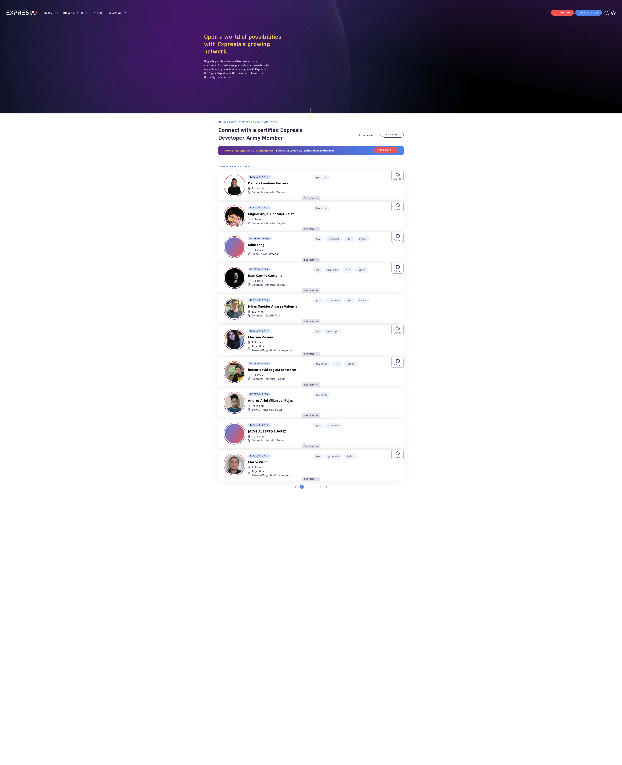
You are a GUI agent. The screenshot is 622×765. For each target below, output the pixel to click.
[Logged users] (613, 13)
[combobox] (369, 135)
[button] (50, 12)
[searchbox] (369, 135)
